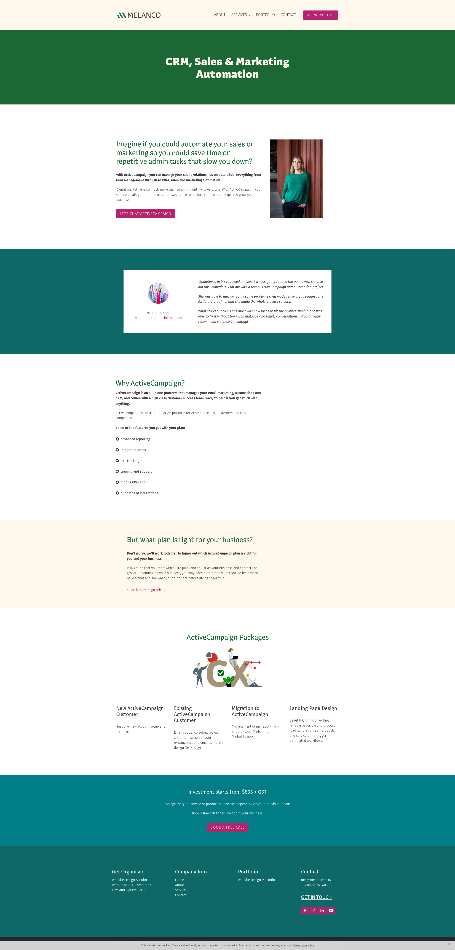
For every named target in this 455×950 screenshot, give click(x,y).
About (179, 885)
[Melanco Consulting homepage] (139, 15)
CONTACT (288, 14)
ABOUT (220, 14)
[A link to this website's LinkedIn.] (322, 910)
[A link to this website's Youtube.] (331, 910)
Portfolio (248, 871)
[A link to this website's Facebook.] (305, 910)
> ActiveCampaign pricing (146, 590)
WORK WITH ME (320, 15)
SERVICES (239, 14)
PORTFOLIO (265, 14)
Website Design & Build (129, 880)
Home (179, 880)
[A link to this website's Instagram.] (313, 910)
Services (181, 890)
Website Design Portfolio (256, 880)
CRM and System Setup (129, 890)
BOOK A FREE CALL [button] (227, 827)
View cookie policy (303, 945)
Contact (181, 895)
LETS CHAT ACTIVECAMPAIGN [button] (145, 213)
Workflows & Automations (131, 885)
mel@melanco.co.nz (316, 880)
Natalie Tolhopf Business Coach (158, 318)
